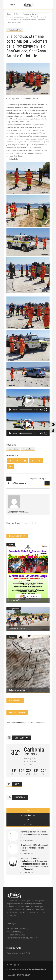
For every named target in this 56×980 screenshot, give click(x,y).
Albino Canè (13, 449)
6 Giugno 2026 (28, 853)
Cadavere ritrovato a (16, 690)
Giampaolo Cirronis (30, 99)
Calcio (28, 819)
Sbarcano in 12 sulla (16, 628)
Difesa (17, 14)
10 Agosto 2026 (28, 840)
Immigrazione (14, 608)
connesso (20, 722)
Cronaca (12, 637)
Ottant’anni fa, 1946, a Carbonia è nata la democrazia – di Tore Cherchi (34, 848)
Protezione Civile (29, 14)
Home (8, 14)
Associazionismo (28, 815)
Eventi (11, 545)
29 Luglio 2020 (14, 99)
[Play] (10, 409)
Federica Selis (28, 449)
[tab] (28, 810)
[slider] (26, 409)
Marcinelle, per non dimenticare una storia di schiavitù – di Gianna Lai (34, 834)
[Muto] (41, 409)
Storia (28, 810)
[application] (28, 401)
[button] (28, 400)
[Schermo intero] (45, 409)
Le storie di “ (13, 600)
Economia (28, 824)
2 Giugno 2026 (28, 872)
